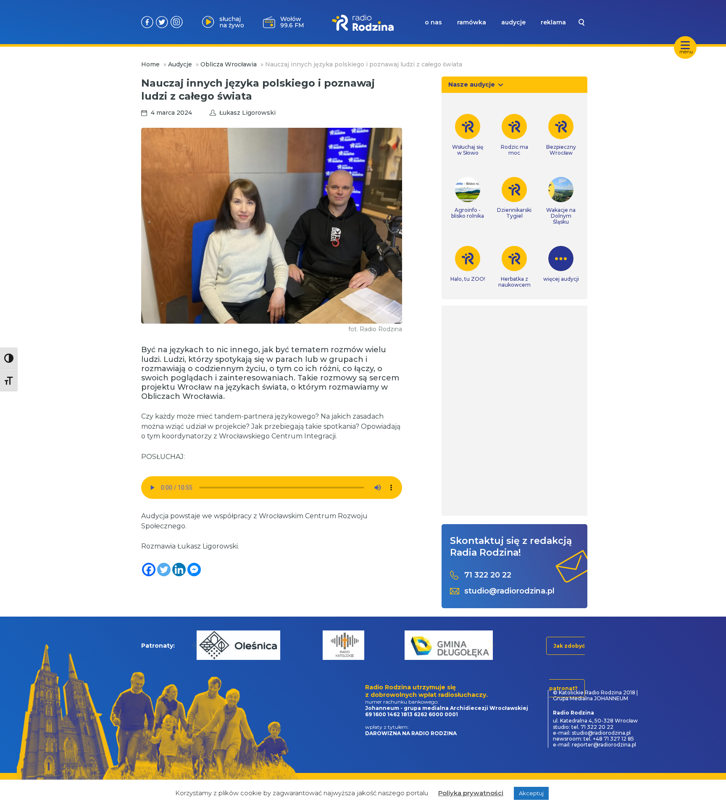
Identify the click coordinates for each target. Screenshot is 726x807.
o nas (433, 22)
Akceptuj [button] (531, 793)
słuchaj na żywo (231, 22)
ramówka (471, 22)
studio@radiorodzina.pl (509, 591)
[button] (196, 645)
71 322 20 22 (487, 575)
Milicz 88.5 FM (292, 22)
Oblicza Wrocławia (228, 64)
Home (150, 64)
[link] (468, 135)
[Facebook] (148, 569)
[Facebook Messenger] (194, 569)
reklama (553, 22)
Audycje (180, 64)
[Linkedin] (179, 569)
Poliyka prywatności (470, 793)
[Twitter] (164, 569)
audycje (513, 22)
